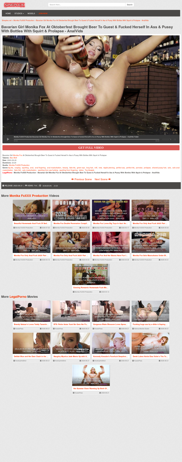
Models (31, 13)
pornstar (139, 167)
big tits (10, 167)
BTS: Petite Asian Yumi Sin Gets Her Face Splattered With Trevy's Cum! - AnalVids (71, 317)
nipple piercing (109, 167)
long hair (89, 167)
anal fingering (40, 167)
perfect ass (120, 167)
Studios (18, 13)
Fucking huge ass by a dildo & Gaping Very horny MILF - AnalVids (150, 318)
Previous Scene (83, 179)
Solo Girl (17, 170)
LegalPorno (18, 296)
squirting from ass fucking (48, 170)
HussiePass (19, 328)
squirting (25, 167)
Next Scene (101, 179)
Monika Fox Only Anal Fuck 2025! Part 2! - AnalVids (31, 249)
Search (129, 4)
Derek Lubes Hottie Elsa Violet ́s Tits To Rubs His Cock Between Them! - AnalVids (150, 349)
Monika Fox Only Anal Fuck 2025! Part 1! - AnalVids (71, 249)
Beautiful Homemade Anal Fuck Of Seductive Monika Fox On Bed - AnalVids (31, 216)
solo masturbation (29, 170)
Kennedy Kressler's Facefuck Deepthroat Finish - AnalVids (110, 350)
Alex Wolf (13, 157)
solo (169, 167)
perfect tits (130, 167)
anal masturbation (54, 167)
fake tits (72, 167)
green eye (81, 167)
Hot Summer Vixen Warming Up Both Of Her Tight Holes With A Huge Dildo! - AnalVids (91, 381)
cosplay (17, 167)
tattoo (81, 170)
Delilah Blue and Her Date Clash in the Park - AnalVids (31, 350)
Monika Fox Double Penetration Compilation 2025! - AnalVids (71, 217)
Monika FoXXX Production (19, 165)
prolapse (147, 167)
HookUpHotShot (20, 361)
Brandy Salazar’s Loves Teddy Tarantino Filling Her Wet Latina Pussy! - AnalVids (32, 317)
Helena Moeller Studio (141, 328)
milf (95, 167)
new (100, 167)
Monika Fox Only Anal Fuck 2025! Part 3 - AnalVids (150, 217)
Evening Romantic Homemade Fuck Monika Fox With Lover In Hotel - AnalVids (91, 280)
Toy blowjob (89, 170)
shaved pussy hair (159, 167)
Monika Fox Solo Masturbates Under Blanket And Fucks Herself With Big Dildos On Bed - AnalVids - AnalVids (150, 247)
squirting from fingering (68, 170)
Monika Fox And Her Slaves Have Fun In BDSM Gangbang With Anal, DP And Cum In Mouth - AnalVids (110, 248)
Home (8, 13)
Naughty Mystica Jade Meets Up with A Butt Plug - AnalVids (71, 350)
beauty (65, 167)
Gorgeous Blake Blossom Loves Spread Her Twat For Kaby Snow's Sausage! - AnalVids (111, 317)
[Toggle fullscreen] (175, 139)
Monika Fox (17, 155)
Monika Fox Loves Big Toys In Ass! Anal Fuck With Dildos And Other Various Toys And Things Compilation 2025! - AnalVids (111, 215)
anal (31, 167)
